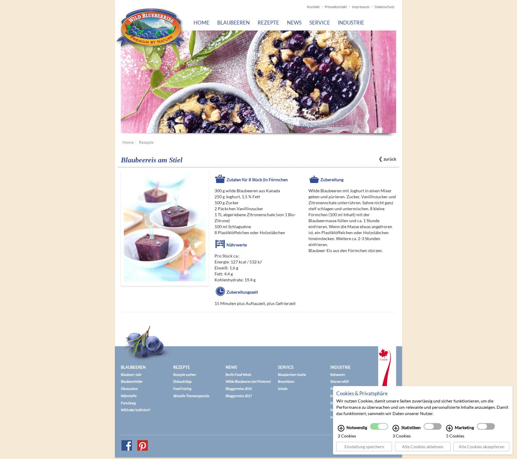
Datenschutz (385, 6)
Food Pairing (182, 389)
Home (201, 22)
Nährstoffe (129, 396)
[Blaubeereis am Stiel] (165, 228)
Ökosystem (129, 389)
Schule (283, 389)
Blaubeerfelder (132, 381)
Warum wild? (339, 381)
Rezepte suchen (184, 374)
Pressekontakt (336, 6)
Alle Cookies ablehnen (422, 446)
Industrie (351, 22)
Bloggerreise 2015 (239, 389)
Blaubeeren (233, 22)
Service (319, 22)
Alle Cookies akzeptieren (481, 446)
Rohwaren (337, 374)
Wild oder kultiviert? (135, 410)
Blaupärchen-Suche (292, 374)
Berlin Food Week (238, 374)
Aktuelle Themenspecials (191, 396)
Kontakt (313, 6)
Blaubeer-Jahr (131, 374)
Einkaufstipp (182, 381)
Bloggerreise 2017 (239, 396)
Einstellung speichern (364, 446)
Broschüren (286, 381)
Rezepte (268, 22)
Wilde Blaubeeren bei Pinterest (248, 381)
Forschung (128, 403)
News (294, 22)
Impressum (360, 6)
